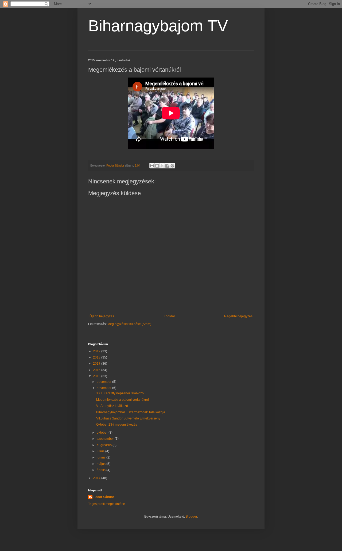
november (104, 388)
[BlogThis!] (157, 165)
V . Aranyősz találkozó (112, 406)
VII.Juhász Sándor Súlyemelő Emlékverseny (128, 418)
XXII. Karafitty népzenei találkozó (120, 393)
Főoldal (169, 316)
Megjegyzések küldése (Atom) (129, 324)
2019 (97, 351)
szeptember (106, 439)
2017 (97, 363)
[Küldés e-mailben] (152, 165)
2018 (97, 357)
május (101, 464)
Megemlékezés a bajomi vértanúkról (122, 400)
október (102, 432)
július (101, 451)
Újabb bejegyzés (102, 316)
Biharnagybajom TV (158, 26)
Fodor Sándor (104, 497)
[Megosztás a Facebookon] (167, 165)
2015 (97, 376)
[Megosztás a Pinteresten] (172, 165)
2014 (97, 478)
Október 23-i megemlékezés (116, 424)
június (101, 457)
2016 (97, 370)
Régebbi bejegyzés (238, 316)
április (101, 470)
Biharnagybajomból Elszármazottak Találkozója (130, 412)
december (104, 382)
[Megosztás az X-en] (162, 165)
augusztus (104, 445)
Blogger (191, 516)
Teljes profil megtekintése (106, 504)
